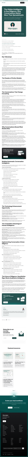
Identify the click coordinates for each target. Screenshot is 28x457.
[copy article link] (10, 320)
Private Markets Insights (11, 52)
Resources (5, 52)
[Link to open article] (8, 360)
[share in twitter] (8, 320)
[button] (23, 448)
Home (2, 52)
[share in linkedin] (6, 320)
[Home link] (3, 2)
